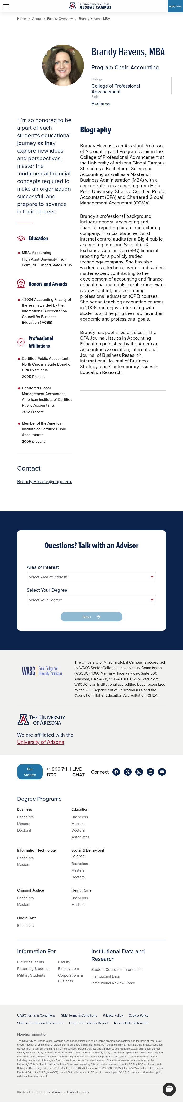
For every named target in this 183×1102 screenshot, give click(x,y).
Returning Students (33, 968)
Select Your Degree (47, 590)
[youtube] (162, 772)
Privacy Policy (113, 1015)
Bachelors (25, 816)
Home (21, 19)
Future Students (30, 961)
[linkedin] (150, 772)
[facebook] (116, 772)
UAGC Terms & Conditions (36, 1015)
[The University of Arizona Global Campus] (90, 6)
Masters (23, 823)
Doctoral (24, 830)
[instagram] (139, 772)
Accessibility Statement (130, 1023)
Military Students (31, 975)
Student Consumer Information (117, 969)
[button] (169, 1089)
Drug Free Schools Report (88, 1023)
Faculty (64, 961)
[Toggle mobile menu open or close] (6, 6)
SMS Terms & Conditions (79, 1015)
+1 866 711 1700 (56, 771)
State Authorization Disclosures (40, 1023)
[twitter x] (128, 772)
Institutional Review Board (113, 982)
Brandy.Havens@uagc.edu (44, 481)
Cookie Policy (138, 1015)
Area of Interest (43, 567)
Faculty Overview (60, 19)
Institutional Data (106, 976)
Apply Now (175, 6)
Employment (68, 968)
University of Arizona (40, 741)
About (36, 19)
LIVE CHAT (78, 772)
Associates (80, 836)
